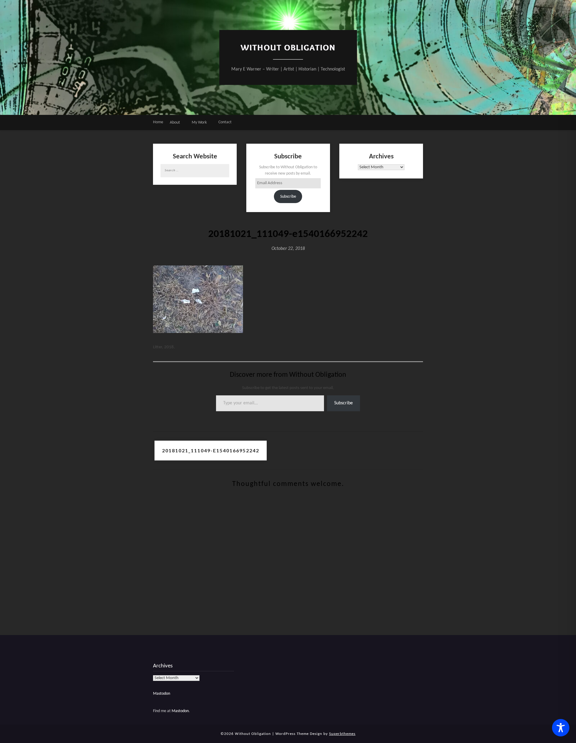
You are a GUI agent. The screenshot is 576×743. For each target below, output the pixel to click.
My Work (199, 122)
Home (158, 122)
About (175, 122)
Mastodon (161, 693)
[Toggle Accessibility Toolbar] (560, 727)
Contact (225, 122)
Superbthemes (342, 734)
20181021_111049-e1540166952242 (210, 450)
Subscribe (288, 196)
